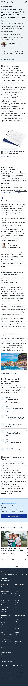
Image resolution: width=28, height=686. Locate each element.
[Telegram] (2, 666)
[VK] (22, 666)
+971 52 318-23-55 (5, 580)
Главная (3, 566)
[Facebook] (10, 666)
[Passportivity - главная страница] (8, 2)
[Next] (25, 559)
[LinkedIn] (14, 666)
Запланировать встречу (14, 516)
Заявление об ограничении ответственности (19, 675)
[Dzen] (25, 666)
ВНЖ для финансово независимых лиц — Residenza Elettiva (14, 191)
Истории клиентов (7, 6)
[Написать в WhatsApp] (26, 2)
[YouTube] (18, 666)
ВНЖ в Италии (5, 481)
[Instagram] (6, 666)
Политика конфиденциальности (20, 672)
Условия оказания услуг (5, 672)
